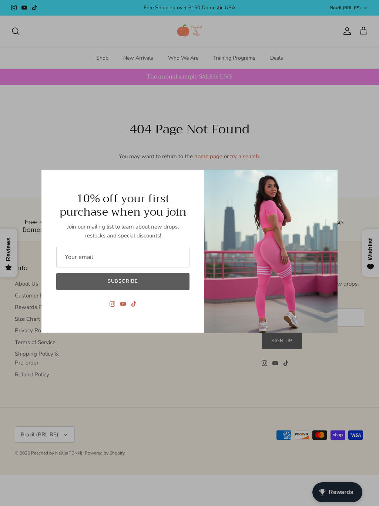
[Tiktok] (134, 304)
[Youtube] (123, 304)
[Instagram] (112, 304)
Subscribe (123, 281)
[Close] (328, 179)
